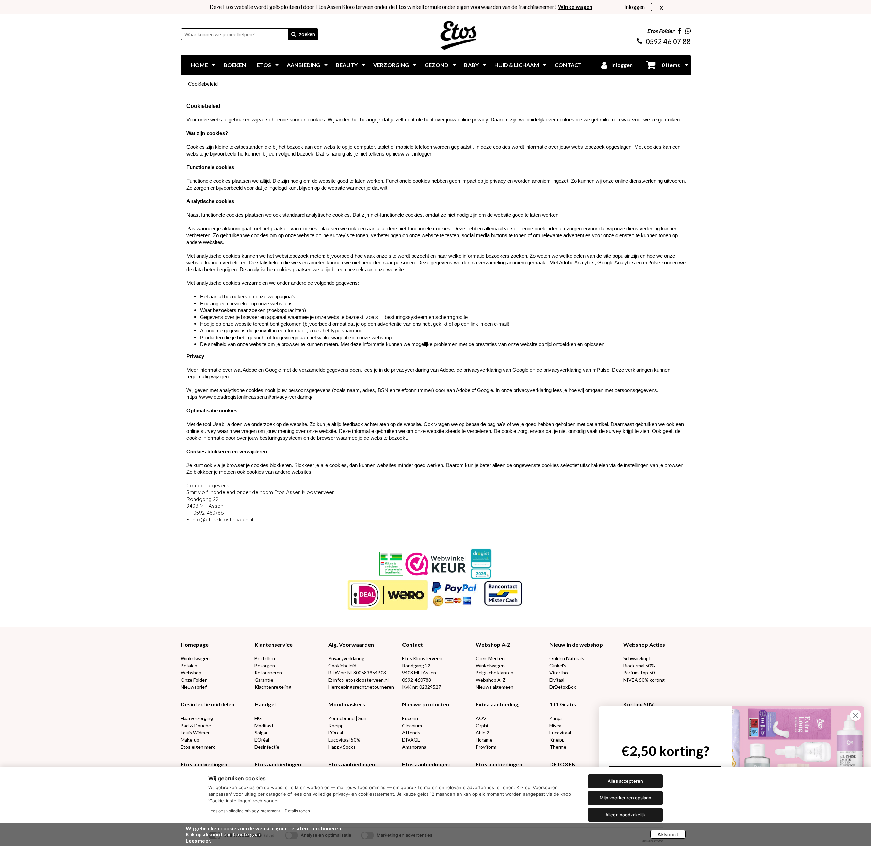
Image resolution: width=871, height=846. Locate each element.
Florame (484, 740)
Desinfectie (266, 747)
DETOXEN (562, 764)
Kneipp (336, 725)
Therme (557, 747)
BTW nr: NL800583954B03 (357, 673)
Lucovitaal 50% (344, 740)
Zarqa (555, 718)
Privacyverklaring (346, 658)
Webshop (191, 673)
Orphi (482, 725)
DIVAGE (411, 740)
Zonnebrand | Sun (347, 718)
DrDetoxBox (562, 687)
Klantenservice (273, 644)
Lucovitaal (560, 732)
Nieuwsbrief (194, 687)
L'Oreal (335, 732)
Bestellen (264, 658)
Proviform (486, 747)
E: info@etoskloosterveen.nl (358, 680)
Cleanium (412, 725)
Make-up (190, 740)
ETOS (264, 65)
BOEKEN (235, 65)
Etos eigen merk (198, 747)
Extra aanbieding (497, 704)
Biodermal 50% (639, 665)
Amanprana (414, 747)
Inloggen (634, 6)
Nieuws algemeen (494, 687)
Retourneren (268, 673)
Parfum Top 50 (639, 673)
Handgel (265, 704)
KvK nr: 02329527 (421, 687)
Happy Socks (342, 747)
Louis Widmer (195, 732)
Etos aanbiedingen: (205, 764)
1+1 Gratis (562, 704)
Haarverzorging (197, 718)
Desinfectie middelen (207, 704)
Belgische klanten (494, 673)
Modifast (264, 725)
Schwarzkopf (637, 658)
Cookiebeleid (203, 84)
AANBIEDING (303, 65)
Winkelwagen (195, 658)
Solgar (261, 732)
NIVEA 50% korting (644, 680)
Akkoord (667, 834)
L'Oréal (261, 740)
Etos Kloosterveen (422, 658)
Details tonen (297, 810)
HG (258, 718)
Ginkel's (557, 665)
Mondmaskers (346, 704)
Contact (412, 644)
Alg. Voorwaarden (351, 644)
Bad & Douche (196, 725)
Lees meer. (198, 840)
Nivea (555, 725)
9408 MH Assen (419, 673)
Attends (411, 732)
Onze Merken (490, 658)
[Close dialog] (855, 715)
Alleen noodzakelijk (625, 814)
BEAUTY (347, 65)
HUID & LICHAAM (516, 65)
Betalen (189, 665)
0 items (670, 65)
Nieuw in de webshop (576, 644)
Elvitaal (556, 680)
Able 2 (482, 732)
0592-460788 (416, 680)
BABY (471, 65)
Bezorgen (264, 665)
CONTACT (568, 65)
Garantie (263, 680)
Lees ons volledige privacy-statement (244, 810)
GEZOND (436, 65)
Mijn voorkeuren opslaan (625, 797)
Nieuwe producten (425, 704)
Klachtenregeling (272, 687)
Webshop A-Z (493, 644)
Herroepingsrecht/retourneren (361, 687)
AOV (481, 718)
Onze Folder (194, 680)
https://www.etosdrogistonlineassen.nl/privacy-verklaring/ (249, 397)
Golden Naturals (566, 658)
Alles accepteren (625, 781)
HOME (199, 65)
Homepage (195, 644)
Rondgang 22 (416, 665)
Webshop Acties (644, 644)
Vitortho (558, 673)
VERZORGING (391, 65)
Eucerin (410, 718)
